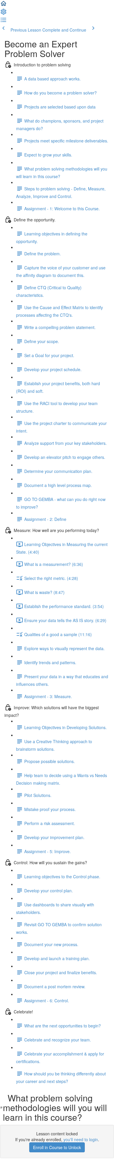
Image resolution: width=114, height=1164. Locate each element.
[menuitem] (3, 13)
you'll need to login (80, 1139)
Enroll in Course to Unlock (57, 1147)
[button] (3, 5)
